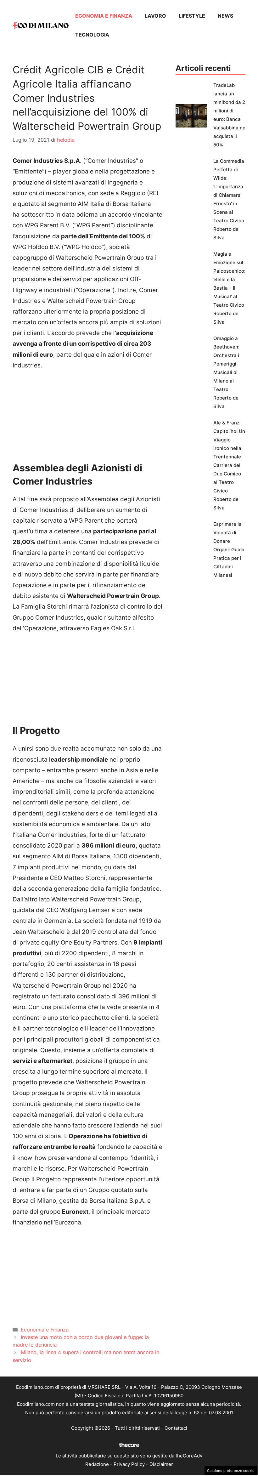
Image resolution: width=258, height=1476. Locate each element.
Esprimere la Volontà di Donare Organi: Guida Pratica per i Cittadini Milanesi (228, 549)
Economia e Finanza (103, 16)
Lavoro (155, 16)
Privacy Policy (129, 1464)
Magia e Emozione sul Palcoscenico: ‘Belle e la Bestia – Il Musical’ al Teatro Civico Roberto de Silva (229, 288)
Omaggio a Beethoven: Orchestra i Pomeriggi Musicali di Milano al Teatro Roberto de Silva (226, 372)
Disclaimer (161, 1464)
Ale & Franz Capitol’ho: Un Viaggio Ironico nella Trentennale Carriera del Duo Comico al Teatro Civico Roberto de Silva (229, 465)
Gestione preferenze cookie (231, 1470)
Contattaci (176, 1428)
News (225, 16)
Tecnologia (92, 34)
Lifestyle (192, 16)
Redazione (97, 1464)
